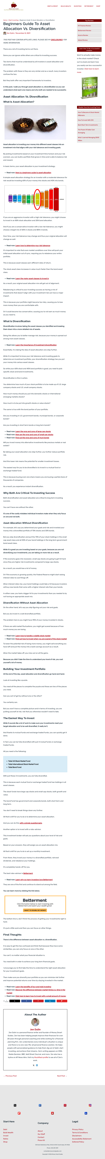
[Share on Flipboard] (62, 1001)
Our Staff (41, 1134)
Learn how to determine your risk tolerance (32, 245)
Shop (5, 1142)
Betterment (28, 873)
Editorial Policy (78, 1142)
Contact (41, 1137)
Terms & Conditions (80, 1133)
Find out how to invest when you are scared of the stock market (41, 639)
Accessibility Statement (81, 1139)
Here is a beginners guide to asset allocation (33, 173)
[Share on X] (14, 1001)
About (40, 1131)
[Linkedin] (37, 1065)
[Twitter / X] (33, 1065)
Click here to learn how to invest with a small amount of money (40, 996)
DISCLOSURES (57, 40)
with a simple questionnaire (31, 823)
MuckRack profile (41, 1057)
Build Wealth (8, 1133)
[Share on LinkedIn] (50, 1001)
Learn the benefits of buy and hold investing (33, 987)
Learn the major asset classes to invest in (32, 278)
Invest (5, 1136)
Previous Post (10, 1076)
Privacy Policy (77, 1129)
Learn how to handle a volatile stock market (32, 636)
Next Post (62, 1076)
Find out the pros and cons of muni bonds (32, 438)
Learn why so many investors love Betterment (34, 880)
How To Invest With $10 (85, 120)
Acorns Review (83, 35)
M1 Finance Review (84, 26)
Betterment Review (84, 30)
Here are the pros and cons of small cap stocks (34, 435)
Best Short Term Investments (88, 125)
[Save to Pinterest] (38, 1001)
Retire (5, 1139)
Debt (5, 1129)
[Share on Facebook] (26, 1001)
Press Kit (41, 1140)
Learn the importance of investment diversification (36, 345)
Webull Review (83, 40)
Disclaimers (77, 1136)
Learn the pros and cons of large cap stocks (33, 431)
